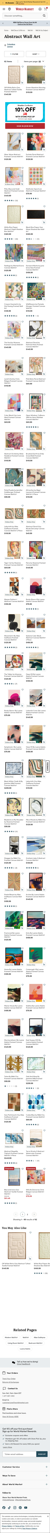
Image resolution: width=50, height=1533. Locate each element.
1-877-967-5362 (8, 1396)
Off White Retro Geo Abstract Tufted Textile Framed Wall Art (13, 89)
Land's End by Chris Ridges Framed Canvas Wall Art (13, 381)
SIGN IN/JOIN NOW (25, 126)
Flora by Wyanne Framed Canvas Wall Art (36, 564)
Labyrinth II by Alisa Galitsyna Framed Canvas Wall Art (33, 783)
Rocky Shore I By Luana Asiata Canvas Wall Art (13, 711)
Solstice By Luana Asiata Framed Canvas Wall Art (35, 1006)
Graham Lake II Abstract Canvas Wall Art (35, 859)
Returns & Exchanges (10, 1382)
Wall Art (30, 30)
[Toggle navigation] (4, 9)
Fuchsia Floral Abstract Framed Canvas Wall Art (35, 155)
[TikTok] (9, 1507)
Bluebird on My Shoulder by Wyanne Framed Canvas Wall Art (13, 821)
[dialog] (25, 1523)
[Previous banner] (3, 3)
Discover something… (13, 15)
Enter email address (14, 1454)
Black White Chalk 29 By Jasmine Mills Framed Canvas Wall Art (13, 783)
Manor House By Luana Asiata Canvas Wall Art (13, 1006)
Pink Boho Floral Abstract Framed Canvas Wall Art (36, 380)
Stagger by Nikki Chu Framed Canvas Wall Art (13, 859)
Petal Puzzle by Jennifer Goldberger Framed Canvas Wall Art (13, 492)
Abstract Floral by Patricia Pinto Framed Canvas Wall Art (34, 344)
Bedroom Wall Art (35, 1343)
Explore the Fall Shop (25, 24)
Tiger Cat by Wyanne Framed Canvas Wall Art (13, 564)
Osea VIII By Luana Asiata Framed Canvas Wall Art (35, 676)
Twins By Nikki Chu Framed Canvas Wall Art (13, 1077)
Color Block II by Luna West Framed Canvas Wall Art (12, 417)
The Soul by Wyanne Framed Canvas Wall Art (13, 343)
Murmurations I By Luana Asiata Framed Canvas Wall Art (14, 1042)
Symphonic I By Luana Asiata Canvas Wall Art (13, 748)
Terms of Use (20, 1526)
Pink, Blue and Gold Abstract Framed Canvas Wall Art (14, 191)
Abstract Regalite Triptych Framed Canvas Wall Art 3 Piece (13, 1153)
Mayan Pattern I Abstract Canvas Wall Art (14, 600)
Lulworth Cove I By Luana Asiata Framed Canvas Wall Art (36, 712)
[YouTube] (25, 1507)
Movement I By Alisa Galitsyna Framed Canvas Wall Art (12, 637)
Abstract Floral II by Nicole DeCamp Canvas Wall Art (35, 528)
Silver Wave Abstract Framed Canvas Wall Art (13, 155)
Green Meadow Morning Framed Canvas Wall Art (35, 88)
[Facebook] (3, 1507)
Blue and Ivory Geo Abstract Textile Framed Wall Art (13, 1191)
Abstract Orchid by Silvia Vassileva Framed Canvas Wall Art (14, 455)
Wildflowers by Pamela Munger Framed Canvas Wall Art (35, 306)
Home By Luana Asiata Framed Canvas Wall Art (13, 970)
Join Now (21, 3)
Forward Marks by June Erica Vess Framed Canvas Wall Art (35, 267)
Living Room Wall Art (16, 1343)
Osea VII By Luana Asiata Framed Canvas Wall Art (35, 748)
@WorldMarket (8, 1500)
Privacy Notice (7, 1526)
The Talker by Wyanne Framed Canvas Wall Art (13, 675)
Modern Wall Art (11, 1337)
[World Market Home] (25, 9)
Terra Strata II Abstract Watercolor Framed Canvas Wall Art (35, 1153)
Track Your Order (9, 1378)
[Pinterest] (20, 1507)
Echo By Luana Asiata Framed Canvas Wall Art (35, 934)
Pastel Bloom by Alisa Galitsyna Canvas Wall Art (13, 896)
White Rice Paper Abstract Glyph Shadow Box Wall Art (13, 229)
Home (6, 30)
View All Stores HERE (10, 1416)
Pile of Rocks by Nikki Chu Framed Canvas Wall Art (35, 820)
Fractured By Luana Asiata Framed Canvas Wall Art (13, 935)
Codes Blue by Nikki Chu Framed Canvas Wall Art (35, 1116)
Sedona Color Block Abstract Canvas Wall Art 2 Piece (36, 637)
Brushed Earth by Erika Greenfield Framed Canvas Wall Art (35, 455)
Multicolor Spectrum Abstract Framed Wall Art (36, 190)
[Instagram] (14, 1507)
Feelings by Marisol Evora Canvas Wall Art (14, 266)
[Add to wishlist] (22, 67)
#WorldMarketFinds (23, 1500)
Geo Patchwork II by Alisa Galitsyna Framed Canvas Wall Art (14, 1117)
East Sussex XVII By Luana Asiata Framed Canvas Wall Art (34, 1042)
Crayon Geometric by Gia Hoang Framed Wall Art (13, 306)
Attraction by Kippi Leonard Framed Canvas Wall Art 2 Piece (35, 492)
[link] (45, 9)
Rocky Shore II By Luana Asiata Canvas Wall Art (35, 600)
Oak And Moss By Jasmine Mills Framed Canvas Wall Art (34, 1078)
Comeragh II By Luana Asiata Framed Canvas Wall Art (35, 971)
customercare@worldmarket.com (15, 1402)
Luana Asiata (25, 1348)
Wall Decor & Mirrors (18, 30)
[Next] (34, 1214)
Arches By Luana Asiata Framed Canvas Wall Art (35, 895)
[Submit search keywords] (44, 15)
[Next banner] (47, 3)
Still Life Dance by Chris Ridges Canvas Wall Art (35, 1190)
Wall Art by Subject (42, 30)
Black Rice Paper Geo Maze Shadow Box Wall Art (35, 229)
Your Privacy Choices (29, 1528)
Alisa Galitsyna (39, 1337)
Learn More (7, 1447)
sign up (42, 1454)
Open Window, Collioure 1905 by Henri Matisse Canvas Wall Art (35, 417)
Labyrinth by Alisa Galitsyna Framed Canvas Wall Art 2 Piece (13, 528)
